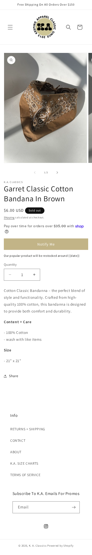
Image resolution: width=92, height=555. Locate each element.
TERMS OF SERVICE (25, 475)
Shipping (9, 217)
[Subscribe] (73, 507)
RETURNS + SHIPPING (27, 429)
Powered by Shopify (60, 545)
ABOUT (15, 452)
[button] (10, 27)
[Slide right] (57, 172)
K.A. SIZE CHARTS (24, 463)
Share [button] (13, 376)
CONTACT (17, 440)
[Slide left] (34, 172)
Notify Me (46, 244)
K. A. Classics (38, 545)
